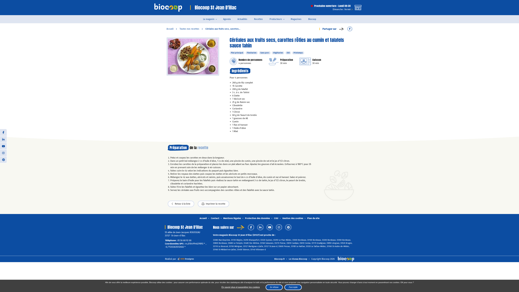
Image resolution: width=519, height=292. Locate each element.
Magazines (296, 19)
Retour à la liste (182, 204)
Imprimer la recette (215, 204)
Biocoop (312, 19)
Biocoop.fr (279, 259)
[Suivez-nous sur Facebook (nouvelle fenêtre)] (3, 132)
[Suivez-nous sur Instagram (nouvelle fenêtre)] (3, 152)
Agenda (227, 19)
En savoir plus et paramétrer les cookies (241, 287)
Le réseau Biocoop (298, 259)
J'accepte (293, 287)
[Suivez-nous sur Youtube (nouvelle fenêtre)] (3, 146)
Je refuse (274, 287)
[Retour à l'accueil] (168, 7)
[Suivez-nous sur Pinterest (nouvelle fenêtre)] (3, 159)
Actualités (242, 19)
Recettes (258, 19)
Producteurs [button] (276, 19)
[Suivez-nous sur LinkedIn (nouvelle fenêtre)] (3, 139)
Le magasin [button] (208, 19)
